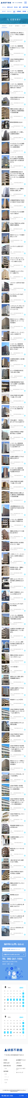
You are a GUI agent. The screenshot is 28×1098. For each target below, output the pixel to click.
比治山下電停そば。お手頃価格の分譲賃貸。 (17, 224)
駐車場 (24, 11)
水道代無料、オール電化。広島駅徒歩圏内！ (17, 133)
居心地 (15, 7)
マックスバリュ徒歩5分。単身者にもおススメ (17, 905)
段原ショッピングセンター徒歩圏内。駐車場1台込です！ (17, 580)
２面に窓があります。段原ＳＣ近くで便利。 (17, 861)
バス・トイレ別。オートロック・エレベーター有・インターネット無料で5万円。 (17, 259)
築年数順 (17, 25)
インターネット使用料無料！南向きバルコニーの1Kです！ (17, 47)
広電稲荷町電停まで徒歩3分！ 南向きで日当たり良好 (17, 201)
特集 (6, 1068)
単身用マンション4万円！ (16, 699)
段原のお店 (10, 7)
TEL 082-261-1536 (7, 1096)
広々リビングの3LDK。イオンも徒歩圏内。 (17, 775)
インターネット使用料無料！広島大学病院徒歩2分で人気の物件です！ (17, 445)
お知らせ (18, 1062)
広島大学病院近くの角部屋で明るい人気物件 (16, 432)
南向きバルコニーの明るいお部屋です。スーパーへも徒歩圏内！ (17, 321)
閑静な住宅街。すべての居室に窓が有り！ (17, 532)
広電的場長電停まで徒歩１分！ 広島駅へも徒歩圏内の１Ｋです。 (17, 383)
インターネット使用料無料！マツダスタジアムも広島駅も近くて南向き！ (17, 85)
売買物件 (19, 11)
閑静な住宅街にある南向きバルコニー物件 (17, 543)
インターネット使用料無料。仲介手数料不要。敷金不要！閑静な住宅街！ (17, 617)
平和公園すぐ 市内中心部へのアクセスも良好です (17, 421)
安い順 (10, 25)
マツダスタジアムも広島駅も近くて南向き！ (17, 212)
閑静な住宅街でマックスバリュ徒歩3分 (17, 884)
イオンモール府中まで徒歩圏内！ (17, 283)
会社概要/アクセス (21, 1060)
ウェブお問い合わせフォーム (12, 949)
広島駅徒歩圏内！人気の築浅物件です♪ (17, 360)
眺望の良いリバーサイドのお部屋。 (17, 849)
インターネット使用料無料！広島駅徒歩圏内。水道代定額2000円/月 (17, 469)
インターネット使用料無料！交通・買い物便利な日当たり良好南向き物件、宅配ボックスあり (17, 346)
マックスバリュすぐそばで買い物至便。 (16, 295)
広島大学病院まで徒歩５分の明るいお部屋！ (16, 735)
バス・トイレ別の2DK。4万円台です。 (16, 928)
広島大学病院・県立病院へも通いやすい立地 (16, 396)
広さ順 (23, 25)
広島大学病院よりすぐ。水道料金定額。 (17, 723)
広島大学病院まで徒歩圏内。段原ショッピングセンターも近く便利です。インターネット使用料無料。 (17, 748)
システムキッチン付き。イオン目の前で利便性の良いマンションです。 (17, 307)
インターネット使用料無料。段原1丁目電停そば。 (16, 520)
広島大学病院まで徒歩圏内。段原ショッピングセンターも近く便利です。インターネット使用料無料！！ (17, 801)
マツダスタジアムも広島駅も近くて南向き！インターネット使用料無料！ (17, 145)
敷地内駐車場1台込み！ (16, 122)
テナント (9, 11)
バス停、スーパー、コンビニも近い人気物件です (17, 333)
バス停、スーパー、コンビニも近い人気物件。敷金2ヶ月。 (17, 555)
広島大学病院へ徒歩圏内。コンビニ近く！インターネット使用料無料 (17, 787)
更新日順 (4, 25)
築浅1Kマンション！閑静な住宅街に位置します (17, 189)
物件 (20, 7)
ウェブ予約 (21, 1095)
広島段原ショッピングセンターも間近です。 (17, 272)
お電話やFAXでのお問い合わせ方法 (12, 954)
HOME (5, 1060)
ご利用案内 (19, 1065)
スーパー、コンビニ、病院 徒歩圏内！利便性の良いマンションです (17, 643)
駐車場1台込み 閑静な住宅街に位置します (16, 568)
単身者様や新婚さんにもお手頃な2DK (16, 826)
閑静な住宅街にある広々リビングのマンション (17, 656)
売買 (6, 1082)
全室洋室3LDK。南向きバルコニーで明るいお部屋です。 (17, 34)
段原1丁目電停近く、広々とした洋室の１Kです (16, 593)
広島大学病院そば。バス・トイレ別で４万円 (17, 814)
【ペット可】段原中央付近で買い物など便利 (16, 371)
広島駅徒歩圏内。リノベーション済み (17, 838)
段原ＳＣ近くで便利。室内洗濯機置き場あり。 (16, 677)
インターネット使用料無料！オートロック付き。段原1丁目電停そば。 (17, 72)
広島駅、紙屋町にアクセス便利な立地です (17, 457)
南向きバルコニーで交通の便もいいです (17, 235)
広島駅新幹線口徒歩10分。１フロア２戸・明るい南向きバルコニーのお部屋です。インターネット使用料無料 (17, 175)
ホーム (4, 7)
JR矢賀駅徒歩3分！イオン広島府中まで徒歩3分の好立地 (17, 508)
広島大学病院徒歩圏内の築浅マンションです (17, 60)
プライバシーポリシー (20, 1069)
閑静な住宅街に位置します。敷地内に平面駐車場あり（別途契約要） (17, 110)
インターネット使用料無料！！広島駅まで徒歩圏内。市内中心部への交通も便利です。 (17, 159)
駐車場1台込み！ (14, 895)
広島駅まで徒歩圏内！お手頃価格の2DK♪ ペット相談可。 (17, 630)
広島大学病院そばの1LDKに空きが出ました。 (17, 98)
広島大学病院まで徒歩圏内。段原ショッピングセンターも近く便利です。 (17, 711)
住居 (14, 11)
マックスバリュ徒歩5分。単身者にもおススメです (17, 917)
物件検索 (6, 1071)
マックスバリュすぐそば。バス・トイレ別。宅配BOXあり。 (17, 408)
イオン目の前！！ (14, 667)
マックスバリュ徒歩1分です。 (16, 247)
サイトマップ (19, 1072)
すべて (4, 11)
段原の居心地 (7, 1065)
